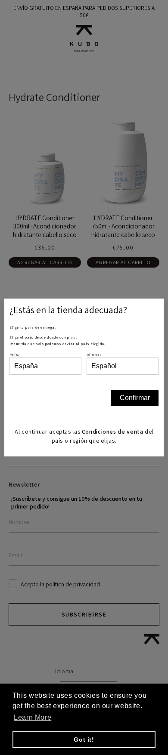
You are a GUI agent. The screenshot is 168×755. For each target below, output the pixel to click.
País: (14, 354)
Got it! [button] (84, 739)
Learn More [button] (32, 717)
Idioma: (94, 354)
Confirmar (135, 397)
